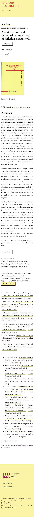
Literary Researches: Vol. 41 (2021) (20, 298)
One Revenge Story (27, 365)
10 (11, 441)
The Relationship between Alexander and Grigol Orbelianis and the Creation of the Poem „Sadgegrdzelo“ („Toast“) (17, 315)
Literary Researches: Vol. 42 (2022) (20, 421)
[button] (5, 54)
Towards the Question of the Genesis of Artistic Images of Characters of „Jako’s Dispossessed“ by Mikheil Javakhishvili (17, 304)
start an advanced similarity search (22, 445)
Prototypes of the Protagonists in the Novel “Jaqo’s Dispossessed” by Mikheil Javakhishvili (17, 295)
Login (3, 10)
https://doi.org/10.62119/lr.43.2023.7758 (18, 107)
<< (2, 441)
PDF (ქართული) (7, 43)
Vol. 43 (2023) (5, 24)
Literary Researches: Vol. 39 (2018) (16, 368)
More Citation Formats (8, 283)
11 (13, 441)
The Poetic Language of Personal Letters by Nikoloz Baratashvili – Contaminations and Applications (17, 326)
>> (16, 441)
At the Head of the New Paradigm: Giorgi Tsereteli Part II (19, 418)
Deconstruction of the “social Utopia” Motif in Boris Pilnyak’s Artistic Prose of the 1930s (19, 389)
